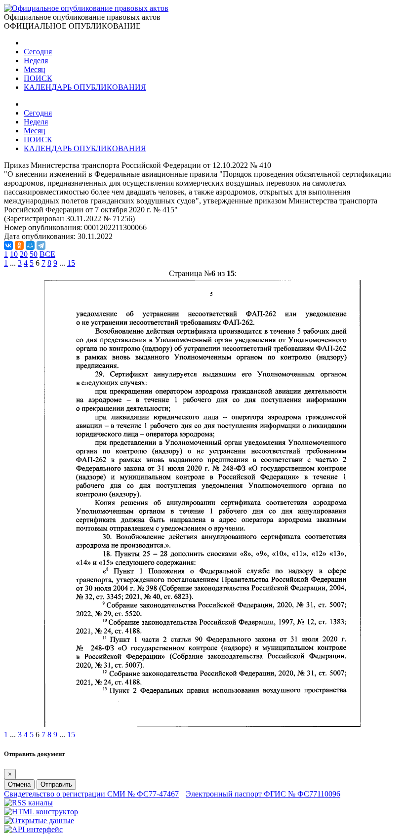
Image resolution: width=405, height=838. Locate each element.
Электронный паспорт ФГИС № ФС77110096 (263, 794)
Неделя (36, 60)
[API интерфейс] (33, 829)
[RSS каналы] (28, 802)
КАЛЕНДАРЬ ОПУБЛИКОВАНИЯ (85, 87)
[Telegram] (41, 245)
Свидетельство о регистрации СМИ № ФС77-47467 (91, 794)
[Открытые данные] (39, 820)
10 (14, 254)
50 (34, 254)
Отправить (56, 784)
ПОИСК (38, 78)
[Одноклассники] (19, 245)
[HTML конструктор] (41, 811)
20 (24, 254)
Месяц (34, 69)
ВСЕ (47, 254)
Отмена (19, 784)
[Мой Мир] (30, 245)
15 (71, 263)
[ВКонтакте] (8, 245)
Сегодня (38, 51)
